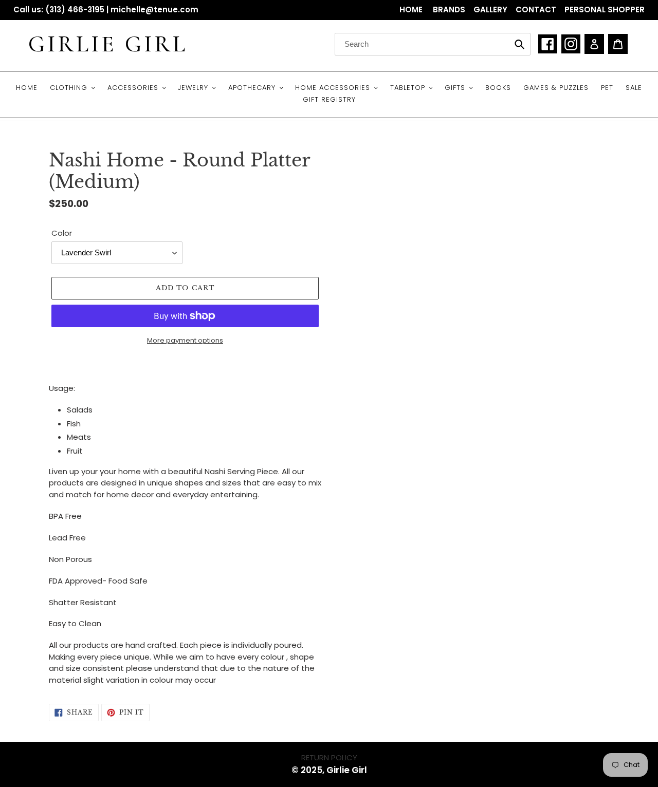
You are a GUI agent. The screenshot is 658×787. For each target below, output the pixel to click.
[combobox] (433, 44)
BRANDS (449, 9)
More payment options (185, 340)
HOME (412, 9)
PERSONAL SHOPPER (604, 9)
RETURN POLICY (329, 757)
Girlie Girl (108, 44)
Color (61, 233)
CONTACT (536, 9)
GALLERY (490, 9)
